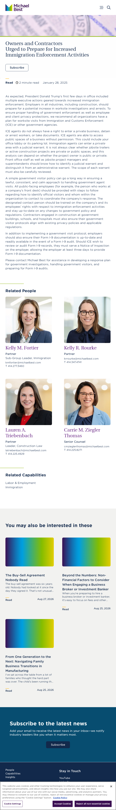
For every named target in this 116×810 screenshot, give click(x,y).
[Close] (111, 786)
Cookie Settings (12, 804)
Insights (10, 777)
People (9, 770)
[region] (58, 796)
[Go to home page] (17, 7)
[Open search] (109, 7)
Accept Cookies (62, 804)
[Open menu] (101, 7)
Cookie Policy (60, 798)
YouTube (64, 778)
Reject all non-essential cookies (93, 804)
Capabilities (12, 773)
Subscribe (17, 67)
